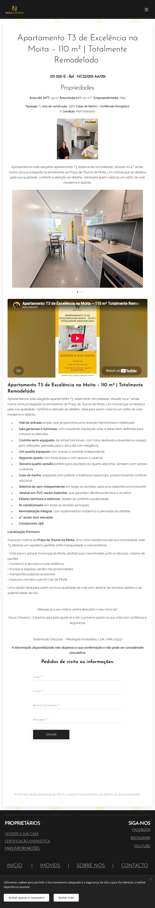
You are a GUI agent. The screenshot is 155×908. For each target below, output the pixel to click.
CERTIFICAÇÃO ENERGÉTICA (27, 841)
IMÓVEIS (50, 865)
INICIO (14, 865)
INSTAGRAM (140, 838)
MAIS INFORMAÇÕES (22, 848)
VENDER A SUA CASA (22, 834)
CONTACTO (134, 865)
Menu (146, 9)
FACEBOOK (141, 830)
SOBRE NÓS (91, 865)
